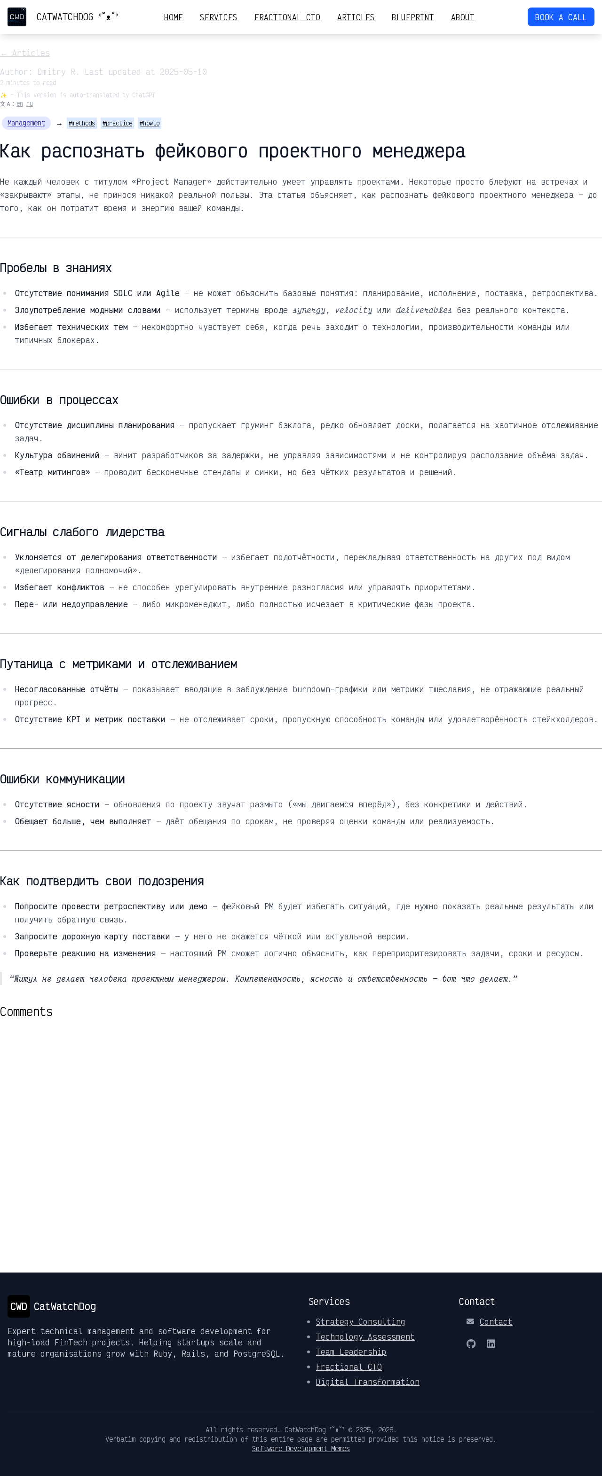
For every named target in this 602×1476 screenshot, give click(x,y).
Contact (496, 1321)
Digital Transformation (368, 1381)
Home (173, 17)
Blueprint (413, 17)
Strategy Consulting (360, 1321)
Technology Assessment (365, 1336)
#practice (117, 123)
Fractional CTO (287, 17)
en (19, 103)
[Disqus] (301, 1136)
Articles (356, 17)
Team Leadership (351, 1351)
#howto (149, 123)
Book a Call (561, 17)
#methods (82, 123)
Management (26, 122)
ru (29, 103)
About (463, 17)
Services (219, 17)
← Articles (25, 52)
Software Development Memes (301, 1448)
